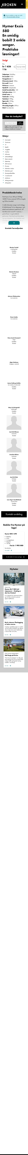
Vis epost (14, 253)
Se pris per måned (21, 67)
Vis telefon (14, 251)
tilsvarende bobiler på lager (13, 17)
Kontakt (27, 4)
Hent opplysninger (20, 123)
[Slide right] (22, 20)
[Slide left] (5, 20)
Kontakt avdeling (14, 514)
